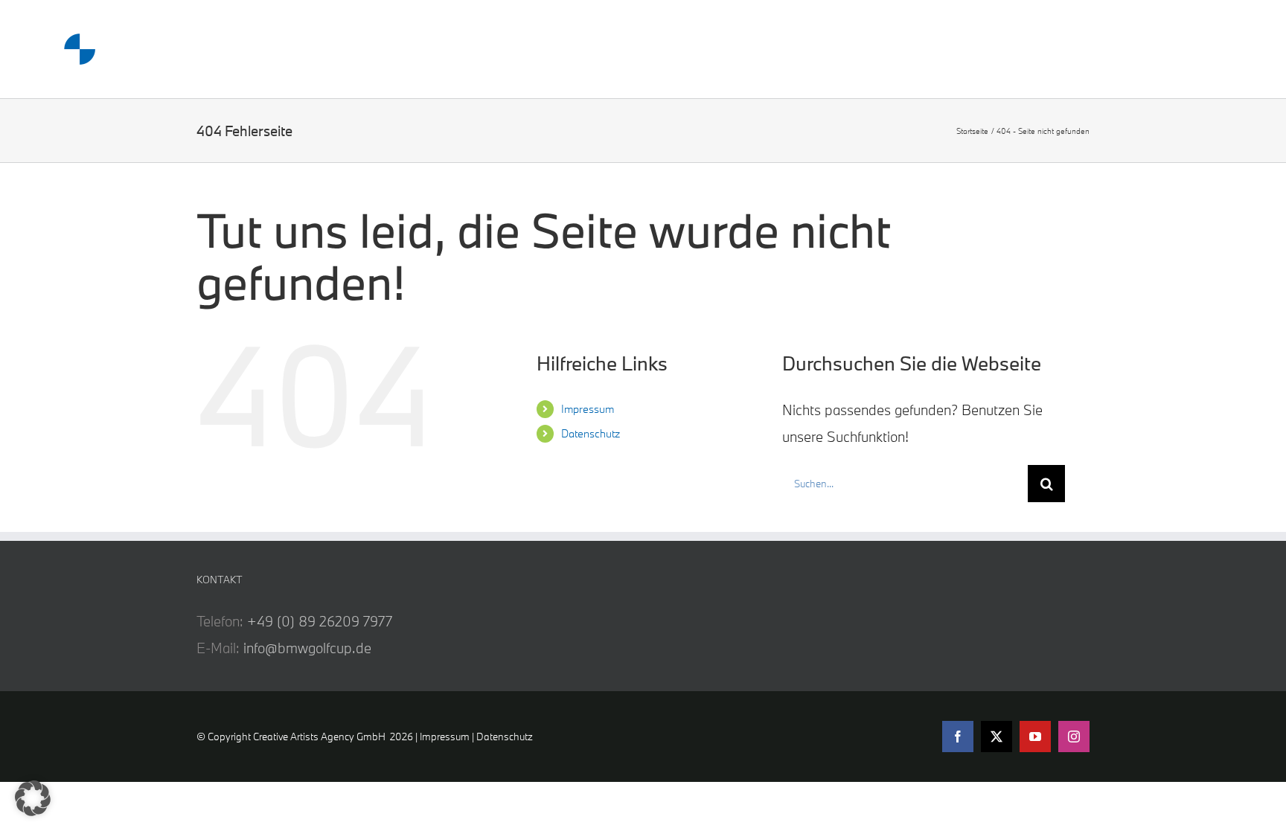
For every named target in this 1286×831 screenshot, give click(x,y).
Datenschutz (590, 433)
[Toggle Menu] (1222, 49)
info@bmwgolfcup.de (307, 648)
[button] (32, 798)
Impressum (587, 409)
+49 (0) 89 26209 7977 (319, 621)
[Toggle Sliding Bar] (1164, 49)
